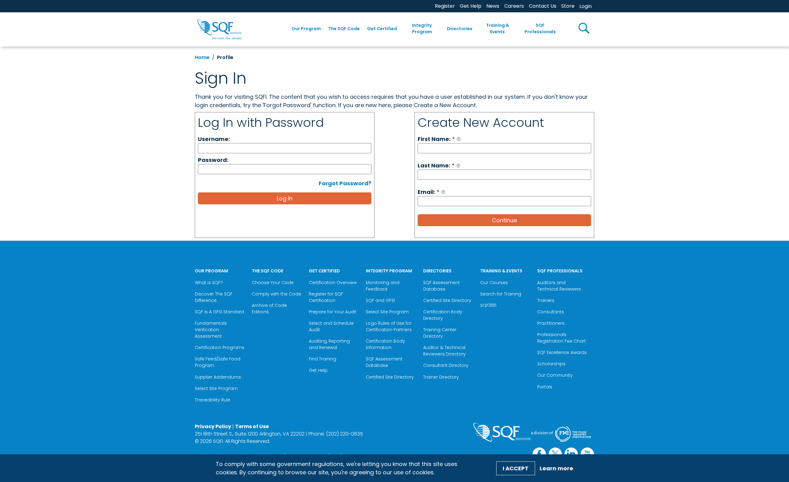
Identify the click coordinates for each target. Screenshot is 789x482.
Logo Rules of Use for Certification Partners (389, 326)
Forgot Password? (345, 183)
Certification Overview (333, 282)
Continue (504, 220)
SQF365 (488, 305)
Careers (514, 6)
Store (567, 6)
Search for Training (500, 294)
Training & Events (497, 28)
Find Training (322, 359)
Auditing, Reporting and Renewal (329, 344)
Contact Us (542, 6)
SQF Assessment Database (384, 362)
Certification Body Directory (442, 315)
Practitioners (551, 323)
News (492, 6)
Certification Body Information (385, 344)
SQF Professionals (540, 28)
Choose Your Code (273, 282)
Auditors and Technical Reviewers (559, 285)
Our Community (555, 375)
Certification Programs (219, 347)
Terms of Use (252, 426)
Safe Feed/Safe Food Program (217, 362)
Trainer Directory (441, 377)
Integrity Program (422, 28)
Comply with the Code (276, 294)
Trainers (545, 300)
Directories (459, 29)
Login (585, 6)
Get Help (470, 6)
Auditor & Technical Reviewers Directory (445, 350)
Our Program (306, 29)
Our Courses (494, 282)
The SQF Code (344, 29)
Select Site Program (217, 388)
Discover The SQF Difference (213, 297)
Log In (284, 198)
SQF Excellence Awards (562, 352)
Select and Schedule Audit (331, 326)
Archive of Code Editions (269, 308)
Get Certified (382, 29)
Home (202, 57)
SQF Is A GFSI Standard (219, 312)
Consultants (550, 312)
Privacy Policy (213, 426)
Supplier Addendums (218, 377)
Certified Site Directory (390, 377)
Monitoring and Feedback (382, 285)
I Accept (516, 468)
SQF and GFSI (380, 300)
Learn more (556, 468)
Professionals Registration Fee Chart (561, 337)
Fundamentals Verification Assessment (211, 329)
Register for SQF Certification (326, 297)
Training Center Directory (439, 333)
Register (445, 6)
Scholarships (551, 364)
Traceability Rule (212, 400)
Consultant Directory (445, 365)
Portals (544, 387)
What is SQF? (209, 282)
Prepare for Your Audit (332, 312)
